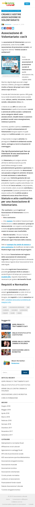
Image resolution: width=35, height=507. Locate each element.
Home (8, 499)
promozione (23, 310)
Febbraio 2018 (6, 420)
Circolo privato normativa (10, 475)
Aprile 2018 (5, 413)
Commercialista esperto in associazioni (14, 504)
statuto (19, 313)
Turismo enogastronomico (10, 490)
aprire (5, 307)
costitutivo (6, 310)
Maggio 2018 (6, 410)
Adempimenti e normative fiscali (12, 443)
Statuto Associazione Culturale (12, 486)
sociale (13, 313)
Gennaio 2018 (6, 424)
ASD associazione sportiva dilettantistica (15, 457)
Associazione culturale (20, 496)
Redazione (8, 24)
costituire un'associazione (10, 479)
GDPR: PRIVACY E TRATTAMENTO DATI (20, 325)
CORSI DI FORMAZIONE (9, 398)
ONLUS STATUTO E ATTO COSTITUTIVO (21, 334)
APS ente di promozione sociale (12, 454)
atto (28, 307)
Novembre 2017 (7, 431)
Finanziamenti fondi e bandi (11, 483)
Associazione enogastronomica (12, 461)
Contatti (31, 504)
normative (15, 310)
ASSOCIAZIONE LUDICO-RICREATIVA (21, 351)
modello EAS (6, 277)
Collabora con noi (16, 502)
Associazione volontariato (16, 307)
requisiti (5, 313)
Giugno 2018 (5, 406)
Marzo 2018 (5, 417)
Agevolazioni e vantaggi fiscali (11, 450)
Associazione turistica (9, 468)
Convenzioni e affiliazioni (20, 499)
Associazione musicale (9, 465)
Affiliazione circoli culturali (11, 11)
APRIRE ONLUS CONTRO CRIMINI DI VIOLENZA (21, 342)
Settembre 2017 (7, 435)
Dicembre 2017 (6, 428)
